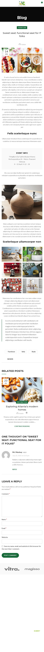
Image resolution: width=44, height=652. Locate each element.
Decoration (22, 402)
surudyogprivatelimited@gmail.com (21, 613)
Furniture (22, 27)
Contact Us (6, 593)
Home (4, 585)
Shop (4, 589)
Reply (14, 469)
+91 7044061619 (14, 608)
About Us (25, 585)
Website (5, 537)
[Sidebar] (3, 198)
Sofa (23, 352)
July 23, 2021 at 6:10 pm (20, 456)
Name (4, 519)
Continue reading (22, 426)
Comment (6, 494)
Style (34, 352)
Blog (24, 589)
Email (4, 528)
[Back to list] (22, 359)
